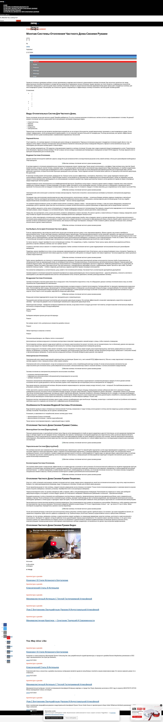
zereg (28, 46)
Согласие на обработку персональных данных (21, 12)
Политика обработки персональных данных (20, 8)
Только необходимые (70, 717)
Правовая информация (12, 10)
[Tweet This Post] (83, 57)
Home (5, 5)
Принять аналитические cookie (54, 717)
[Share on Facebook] (83, 55)
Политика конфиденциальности (16, 7)
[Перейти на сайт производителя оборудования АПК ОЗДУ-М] (146, 712)
